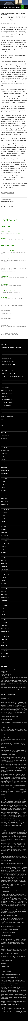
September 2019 (5, 603)
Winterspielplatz (8, 402)
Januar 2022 (4, 532)
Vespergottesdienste (7, 370)
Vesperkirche (5, 387)
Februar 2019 (4, 622)
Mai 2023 (3, 487)
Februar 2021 (4, 563)
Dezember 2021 (4, 535)
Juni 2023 (3, 484)
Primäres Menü (26, 7)
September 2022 (5, 509)
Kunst (3, 192)
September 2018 (5, 636)
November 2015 (5, 656)
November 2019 (5, 597)
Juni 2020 (3, 577)
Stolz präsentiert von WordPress (7, 1019)
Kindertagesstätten (7, 393)
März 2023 (3, 493)
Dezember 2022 (4, 501)
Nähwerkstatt (4, 297)
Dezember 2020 (4, 569)
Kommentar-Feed (5, 435)
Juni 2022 (3, 518)
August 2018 (4, 639)
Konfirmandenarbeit (7, 408)
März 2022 (3, 526)
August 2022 (4, 512)
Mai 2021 (3, 555)
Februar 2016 (4, 648)
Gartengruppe (4, 284)
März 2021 (3, 560)
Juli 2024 (3, 456)
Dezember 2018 (4, 628)
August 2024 (4, 453)
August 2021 (4, 546)
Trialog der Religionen (8, 361)
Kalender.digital (10, 981)
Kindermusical (7, 405)
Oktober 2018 (4, 634)
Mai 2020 (3, 580)
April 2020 (3, 583)
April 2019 (3, 617)
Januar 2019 (4, 625)
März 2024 (3, 462)
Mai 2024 (3, 459)
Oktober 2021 (4, 541)
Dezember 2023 (4, 467)
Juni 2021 (3, 552)
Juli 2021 (3, 549)
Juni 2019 (3, 611)
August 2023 (4, 478)
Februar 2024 (4, 464)
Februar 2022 (4, 529)
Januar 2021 (4, 566)
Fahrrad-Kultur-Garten (8, 364)
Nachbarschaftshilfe (7, 382)
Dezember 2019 (4, 594)
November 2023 (5, 470)
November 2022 (5, 504)
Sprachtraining (6, 353)
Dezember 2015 (4, 653)
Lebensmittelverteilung (6, 266)
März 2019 (3, 619)
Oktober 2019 (4, 600)
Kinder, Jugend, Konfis (6, 390)
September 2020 (5, 574)
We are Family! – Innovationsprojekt (11, 347)
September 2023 (5, 476)
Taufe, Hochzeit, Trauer (7, 416)
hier (19, 233)
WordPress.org (4, 438)
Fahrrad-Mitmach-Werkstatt (8, 290)
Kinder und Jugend (7, 399)
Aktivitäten (4, 13)
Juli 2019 (3, 608)
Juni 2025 (3, 445)
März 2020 (3, 586)
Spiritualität (10, 192)
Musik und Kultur (20, 13)
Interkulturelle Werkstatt (9, 350)
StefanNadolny (13, 23)
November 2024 (5, 450)
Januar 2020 (4, 591)
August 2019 (4, 605)
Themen (6, 14)
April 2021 (3, 557)
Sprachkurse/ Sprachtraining (8, 250)
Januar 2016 (4, 651)
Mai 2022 (3, 521)
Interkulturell (11, 13)
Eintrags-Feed (4, 432)
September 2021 (5, 543)
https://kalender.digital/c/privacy (12, 1004)
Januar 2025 (4, 447)
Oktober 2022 (4, 507)
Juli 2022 (3, 515)
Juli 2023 (3, 481)
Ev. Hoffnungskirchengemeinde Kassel (11, 7)
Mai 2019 (3, 614)
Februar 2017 (4, 645)
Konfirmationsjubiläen (8, 413)
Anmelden (3, 430)
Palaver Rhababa (6, 358)
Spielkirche (5, 396)
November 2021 (5, 538)
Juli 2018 (3, 642)
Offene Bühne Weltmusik (8, 355)
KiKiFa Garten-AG (5, 232)
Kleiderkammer (4, 276)
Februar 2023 (4, 495)
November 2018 (5, 631)
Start (2, 14)
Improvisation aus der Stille (7, 200)
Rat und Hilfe (5, 379)
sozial (2, 367)
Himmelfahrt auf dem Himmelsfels (9, 205)
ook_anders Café (5, 258)
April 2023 (3, 490)
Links (2, 419)
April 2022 (3, 524)
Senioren (3, 411)
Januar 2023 (4, 498)
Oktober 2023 (4, 473)
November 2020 (5, 572)
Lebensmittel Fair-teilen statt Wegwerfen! (14, 376)
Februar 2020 (4, 588)
